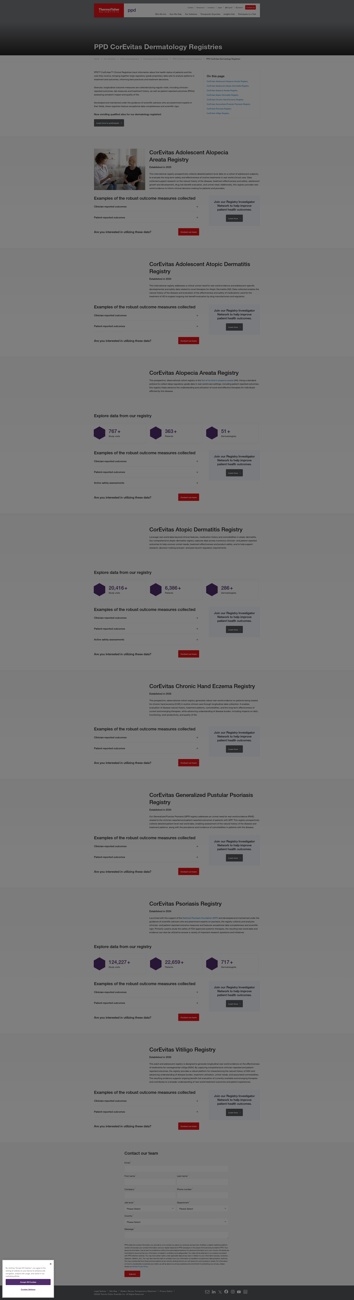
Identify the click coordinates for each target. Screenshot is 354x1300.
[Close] (51, 1264)
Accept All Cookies (28, 1282)
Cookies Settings (28, 1289)
